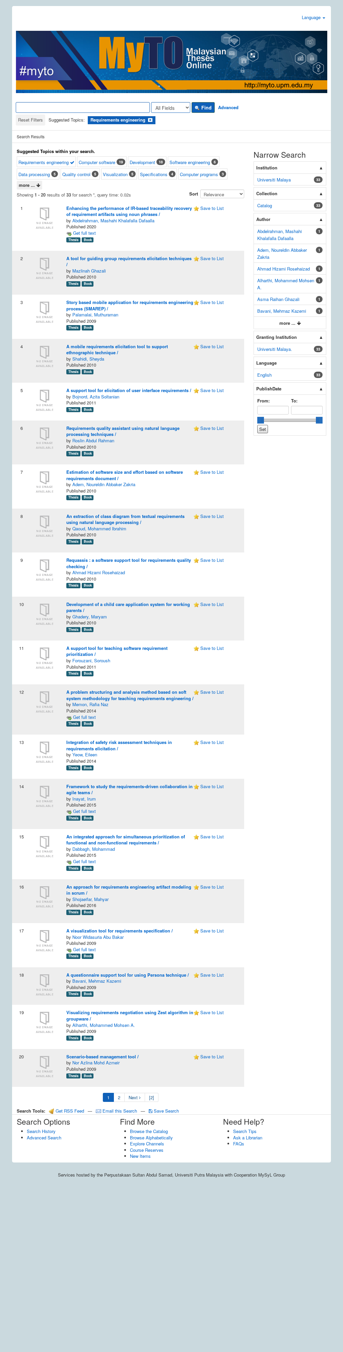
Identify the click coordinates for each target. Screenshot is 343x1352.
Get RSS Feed (69, 1111)
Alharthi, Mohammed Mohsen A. (103, 1025)
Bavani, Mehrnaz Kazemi (96, 981)
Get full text (84, 233)
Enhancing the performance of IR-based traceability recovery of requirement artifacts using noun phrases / (129, 211)
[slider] (260, 420)
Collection (266, 193)
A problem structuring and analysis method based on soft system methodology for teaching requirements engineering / (130, 695)
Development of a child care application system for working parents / (128, 607)
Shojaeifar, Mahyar (90, 899)
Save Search (165, 1111)
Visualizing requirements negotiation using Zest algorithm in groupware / (129, 1015)
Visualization (115, 174)
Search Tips (245, 1131)
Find (206, 107)
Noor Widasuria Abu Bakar (98, 937)
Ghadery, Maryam (89, 616)
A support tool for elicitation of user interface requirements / (128, 390)
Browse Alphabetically (151, 1137)
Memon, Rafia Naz (90, 704)
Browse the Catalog (149, 1131)
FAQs (238, 1143)
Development (142, 162)
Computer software (97, 162)
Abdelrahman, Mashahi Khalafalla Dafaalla (113, 220)
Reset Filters (30, 120)
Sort (193, 194)
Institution (266, 167)
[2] (151, 1097)
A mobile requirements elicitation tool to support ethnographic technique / (117, 349)
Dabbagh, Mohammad (93, 849)
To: (294, 400)
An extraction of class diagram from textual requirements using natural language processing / (125, 519)
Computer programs (199, 174)
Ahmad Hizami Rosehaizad (98, 572)
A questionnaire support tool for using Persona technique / (127, 975)
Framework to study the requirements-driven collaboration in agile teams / (129, 789)
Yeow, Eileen (84, 754)
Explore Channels (147, 1143)
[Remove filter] (150, 120)
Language (312, 17)
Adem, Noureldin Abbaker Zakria (103, 484)
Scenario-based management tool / (102, 1056)
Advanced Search (44, 1137)
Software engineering (189, 162)
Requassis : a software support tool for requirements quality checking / (128, 563)
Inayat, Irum (84, 799)
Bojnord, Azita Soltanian (95, 396)
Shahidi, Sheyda (88, 359)
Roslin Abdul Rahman (93, 440)
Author (263, 219)
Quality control (76, 174)
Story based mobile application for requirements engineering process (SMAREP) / (129, 305)
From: (263, 400)
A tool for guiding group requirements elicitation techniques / (129, 261)
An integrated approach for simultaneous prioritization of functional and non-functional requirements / (125, 839)
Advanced (228, 107)
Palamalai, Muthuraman (95, 314)
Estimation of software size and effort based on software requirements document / (124, 475)
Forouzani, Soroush (91, 660)
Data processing (34, 174)
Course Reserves (146, 1150)
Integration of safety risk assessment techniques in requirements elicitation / (119, 745)
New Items (140, 1156)
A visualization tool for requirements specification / (119, 930)
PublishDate (268, 388)
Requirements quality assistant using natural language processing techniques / (123, 431)
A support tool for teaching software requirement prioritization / (116, 651)
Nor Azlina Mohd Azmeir (96, 1062)
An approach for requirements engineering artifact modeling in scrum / (128, 890)
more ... (27, 185)
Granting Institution (276, 337)
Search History (41, 1131)
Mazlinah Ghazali (89, 271)
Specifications (153, 174)
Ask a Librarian (247, 1137)
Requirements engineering (44, 162)
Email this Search (119, 1111)
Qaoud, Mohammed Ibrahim (99, 528)
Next (134, 1097)
